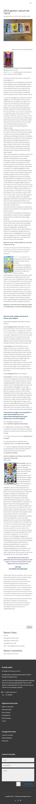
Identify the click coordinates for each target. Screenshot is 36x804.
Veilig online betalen (6, 709)
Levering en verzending (7, 735)
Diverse (24, 16)
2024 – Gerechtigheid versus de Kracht (14, 646)
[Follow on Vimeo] (21, 800)
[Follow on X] (18, 800)
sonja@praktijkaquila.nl (10, 692)
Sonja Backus (9, 16)
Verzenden (28, 784)
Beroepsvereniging (6, 718)
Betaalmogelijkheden (7, 738)
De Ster (6, 635)
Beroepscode (5, 741)
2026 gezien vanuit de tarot (11, 638)
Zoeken (29, 627)
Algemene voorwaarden (7, 706)
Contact (4, 721)
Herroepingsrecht (6, 715)
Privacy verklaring (6, 712)
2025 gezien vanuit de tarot (11, 640)
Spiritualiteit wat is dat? (10, 643)
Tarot (28, 16)
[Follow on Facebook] (15, 800)
